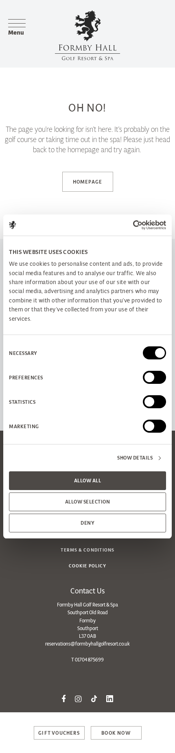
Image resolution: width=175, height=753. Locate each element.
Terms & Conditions (88, 550)
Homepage (88, 181)
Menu (16, 32)
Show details (135, 457)
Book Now (116, 732)
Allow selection (87, 501)
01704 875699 (89, 659)
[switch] (154, 377)
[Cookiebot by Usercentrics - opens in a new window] (130, 225)
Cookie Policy (87, 566)
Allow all (87, 480)
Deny (87, 522)
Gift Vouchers (59, 732)
